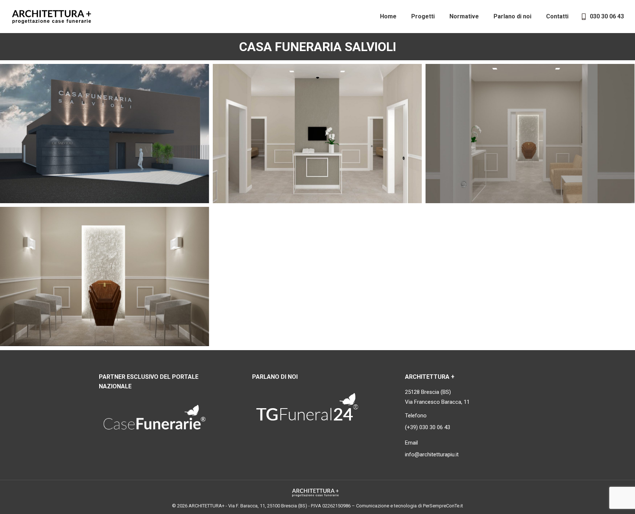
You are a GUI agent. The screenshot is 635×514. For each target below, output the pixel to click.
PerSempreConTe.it (443, 505)
